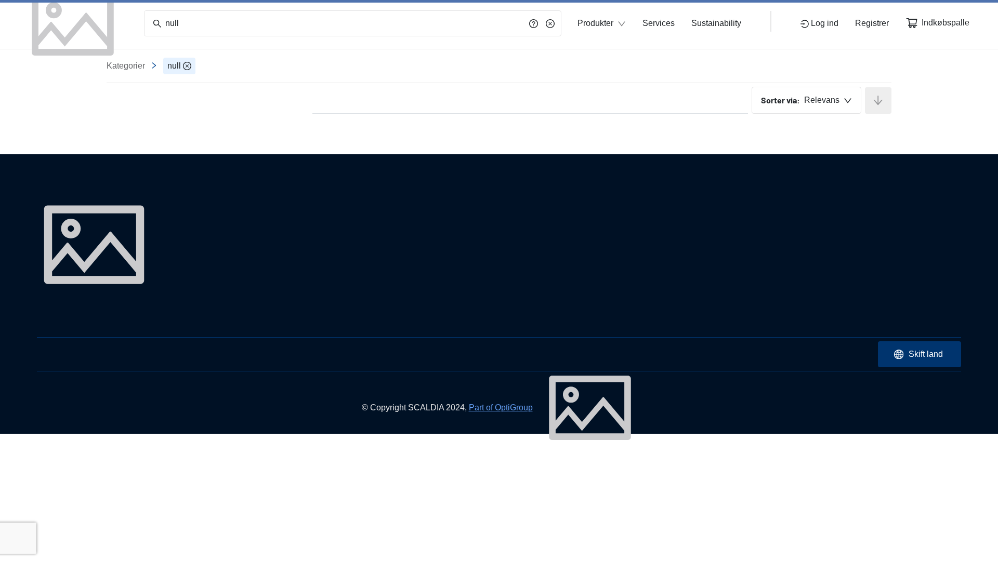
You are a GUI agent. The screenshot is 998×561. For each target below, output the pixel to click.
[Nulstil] (550, 23)
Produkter (595, 23)
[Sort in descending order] (878, 100)
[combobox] (806, 100)
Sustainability (716, 23)
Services (658, 23)
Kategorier (126, 65)
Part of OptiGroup (501, 407)
